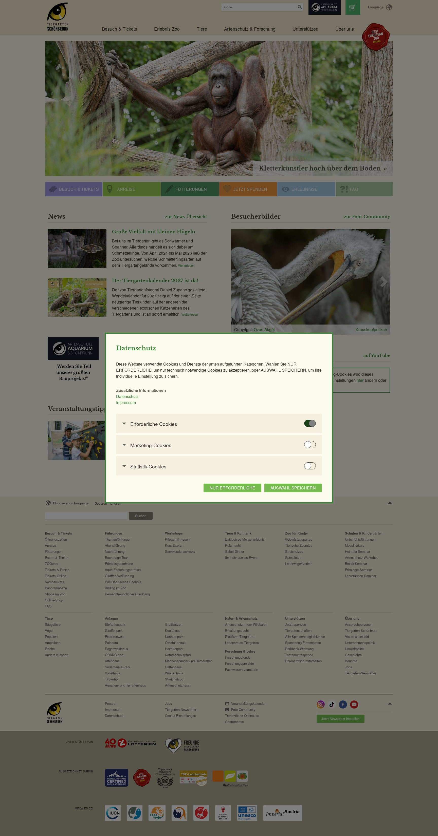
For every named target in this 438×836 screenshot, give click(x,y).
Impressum (126, 402)
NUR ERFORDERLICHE (232, 488)
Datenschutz (127, 396)
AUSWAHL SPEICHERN (293, 488)
